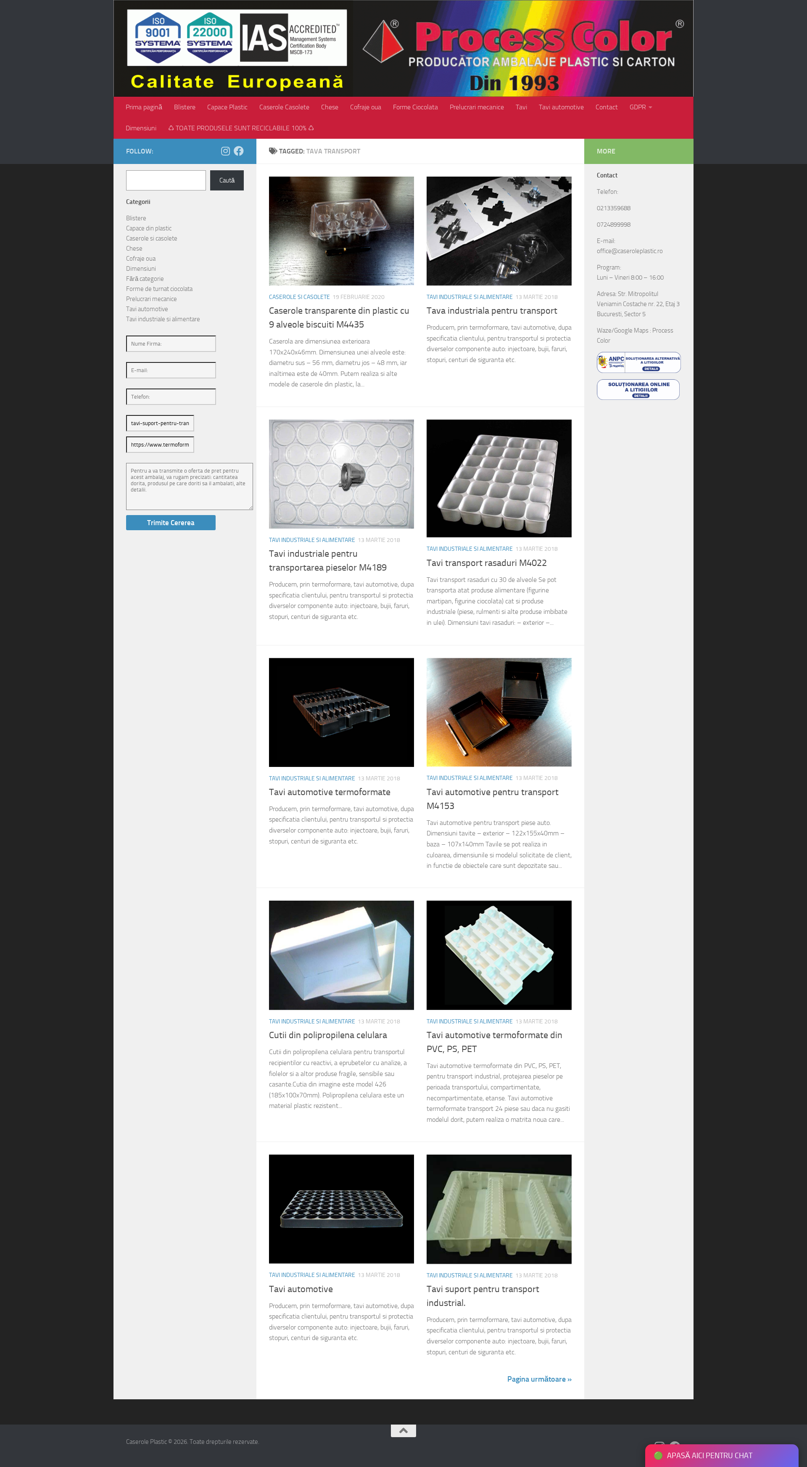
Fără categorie (145, 279)
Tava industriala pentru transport (492, 310)
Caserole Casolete (284, 107)
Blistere (184, 107)
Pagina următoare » (539, 1379)
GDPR (638, 107)
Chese (329, 107)
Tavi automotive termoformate (329, 792)
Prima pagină (144, 107)
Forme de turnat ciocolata (159, 289)
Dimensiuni (141, 128)
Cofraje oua (365, 107)
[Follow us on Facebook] (239, 151)
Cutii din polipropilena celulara (328, 1035)
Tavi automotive (561, 107)
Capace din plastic (148, 228)
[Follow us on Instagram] (225, 151)
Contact (607, 107)
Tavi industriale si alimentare (470, 297)
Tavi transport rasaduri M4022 (487, 563)
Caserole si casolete (299, 297)
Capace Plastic (227, 107)
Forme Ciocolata (415, 107)
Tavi (521, 107)
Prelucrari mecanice (477, 107)
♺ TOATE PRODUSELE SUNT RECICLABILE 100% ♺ (241, 128)
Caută (227, 180)
